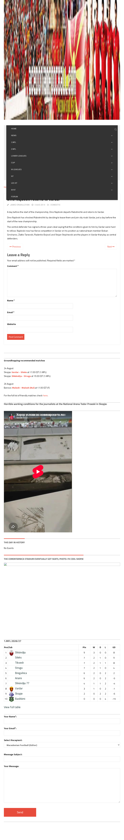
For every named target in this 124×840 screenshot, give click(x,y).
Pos (6, 647)
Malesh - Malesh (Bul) (23, 387)
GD (114, 647)
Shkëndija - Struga (21, 376)
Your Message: (11, 766)
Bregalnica (21, 673)
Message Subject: (13, 754)
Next (109, 246)
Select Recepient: (13, 740)
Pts (84, 647)
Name (11, 300)
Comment (13, 266)
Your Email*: (10, 728)
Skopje (19, 693)
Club (10, 647)
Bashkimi (20, 699)
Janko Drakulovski (20, 205)
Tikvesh (19, 663)
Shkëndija (20, 652)
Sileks (18, 657)
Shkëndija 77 (22, 683)
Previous (16, 246)
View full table (12, 707)
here (45, 395)
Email (10, 312)
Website (11, 324)
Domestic (55, 205)
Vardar (19, 688)
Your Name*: (10, 716)
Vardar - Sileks (19, 372)
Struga (19, 668)
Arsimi (18, 678)
